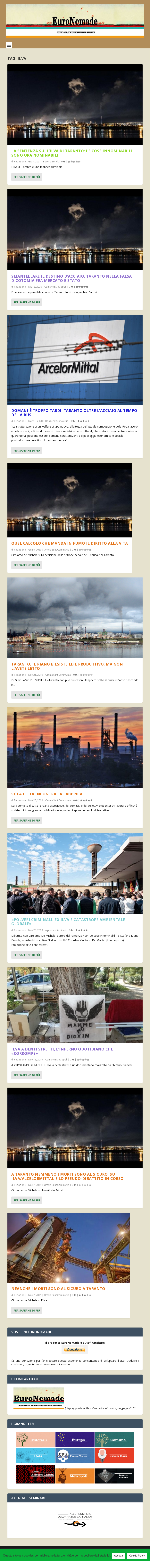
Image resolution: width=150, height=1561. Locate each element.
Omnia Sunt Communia (56, 549)
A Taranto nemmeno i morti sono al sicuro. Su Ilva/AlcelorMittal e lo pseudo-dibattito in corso (67, 1176)
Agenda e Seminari (55, 930)
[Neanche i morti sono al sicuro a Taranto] (68, 1248)
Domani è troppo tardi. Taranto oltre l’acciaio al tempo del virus (74, 412)
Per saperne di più (27, 177)
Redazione (20, 161)
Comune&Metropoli (55, 286)
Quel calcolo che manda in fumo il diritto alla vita (69, 543)
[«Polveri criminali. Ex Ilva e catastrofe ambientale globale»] (74, 873)
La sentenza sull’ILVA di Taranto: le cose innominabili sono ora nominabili (71, 153)
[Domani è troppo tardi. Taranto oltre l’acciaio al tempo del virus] (74, 360)
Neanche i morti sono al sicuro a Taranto (58, 1288)
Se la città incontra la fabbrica (46, 794)
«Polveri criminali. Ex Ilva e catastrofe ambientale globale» (68, 922)
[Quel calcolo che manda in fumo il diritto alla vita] (69, 500)
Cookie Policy (137, 1555)
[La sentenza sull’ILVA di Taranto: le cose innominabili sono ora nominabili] (74, 104)
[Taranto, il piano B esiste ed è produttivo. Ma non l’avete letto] (74, 617)
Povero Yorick (51, 161)
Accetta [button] (118, 1555)
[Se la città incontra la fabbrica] (74, 747)
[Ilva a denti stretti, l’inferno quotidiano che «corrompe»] (74, 1005)
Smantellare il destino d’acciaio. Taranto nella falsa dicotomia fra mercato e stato (71, 278)
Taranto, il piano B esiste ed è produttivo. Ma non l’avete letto (67, 666)
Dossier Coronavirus (56, 421)
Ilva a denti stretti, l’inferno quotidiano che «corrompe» (62, 1051)
